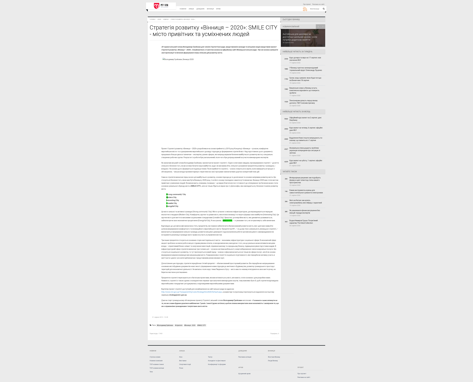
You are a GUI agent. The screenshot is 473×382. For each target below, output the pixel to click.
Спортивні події (185, 364)
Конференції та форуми (217, 364)
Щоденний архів (244, 373)
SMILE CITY (202, 325)
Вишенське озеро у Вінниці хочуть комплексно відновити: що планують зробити (304, 90)
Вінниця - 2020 (190, 325)
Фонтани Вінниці (274, 357)
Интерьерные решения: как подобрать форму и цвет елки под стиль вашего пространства (305, 180)
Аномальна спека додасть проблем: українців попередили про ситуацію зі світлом (304, 150)
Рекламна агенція (244, 357)
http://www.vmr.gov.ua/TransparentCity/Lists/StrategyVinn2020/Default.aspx (191, 292)
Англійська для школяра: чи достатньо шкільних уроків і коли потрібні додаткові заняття (300, 37)
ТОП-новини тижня (157, 364)
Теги (151, 372)
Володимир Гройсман (165, 325)
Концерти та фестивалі (217, 361)
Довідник (200, 9)
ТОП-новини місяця (157, 368)
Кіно (180, 357)
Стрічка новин (155, 357)
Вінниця (210, 9)
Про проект (307, 4)
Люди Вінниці (273, 361)
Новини (183, 9)
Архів (218, 9)
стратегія (179, 325)
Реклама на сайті (318, 4)
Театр (210, 357)
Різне (181, 368)
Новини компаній (156, 361)
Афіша (191, 9)
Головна (152, 19)
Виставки (182, 361)
